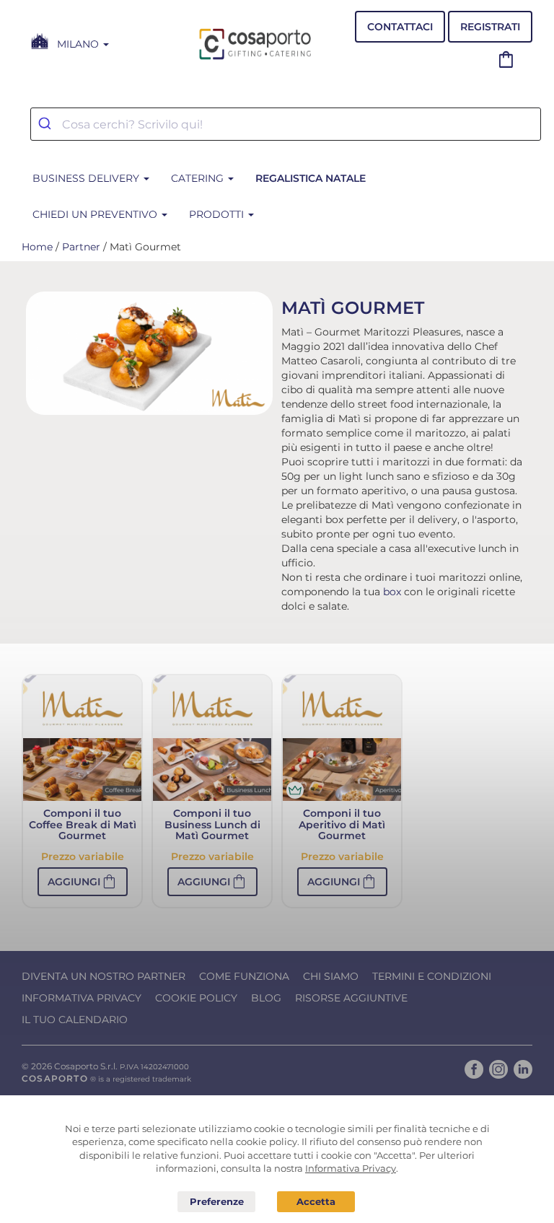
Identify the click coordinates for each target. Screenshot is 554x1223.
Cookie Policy (196, 997)
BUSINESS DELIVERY (87, 178)
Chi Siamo (331, 976)
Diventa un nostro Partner (103, 976)
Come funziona (244, 976)
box (392, 591)
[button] (83, 881)
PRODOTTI (218, 214)
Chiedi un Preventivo (96, 214)
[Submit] (46, 124)
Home (37, 246)
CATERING (199, 178)
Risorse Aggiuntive (351, 997)
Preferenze (216, 1202)
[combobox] (285, 124)
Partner (81, 246)
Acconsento (316, 1201)
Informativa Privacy (81, 997)
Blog (266, 997)
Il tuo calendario (75, 1019)
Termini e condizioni (431, 976)
